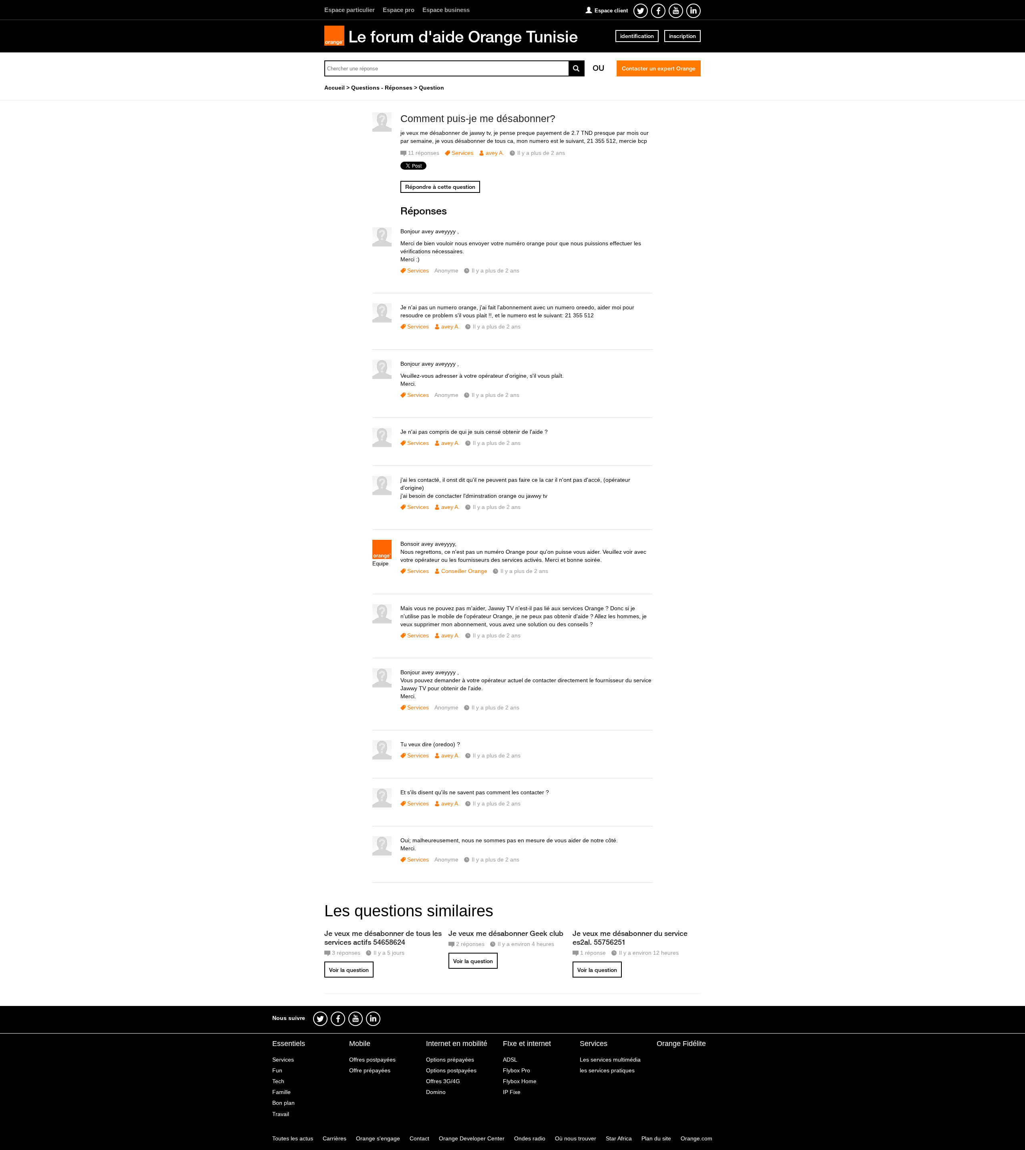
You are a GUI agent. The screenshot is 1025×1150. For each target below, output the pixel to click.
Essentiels (288, 1044)
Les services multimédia (610, 1059)
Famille (281, 1092)
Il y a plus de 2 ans (495, 270)
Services (462, 153)
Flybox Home (520, 1081)
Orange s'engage (378, 1138)
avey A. (495, 153)
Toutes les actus (292, 1138)
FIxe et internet (527, 1044)
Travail (280, 1114)
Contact (419, 1138)
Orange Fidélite (681, 1044)
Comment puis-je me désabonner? (477, 118)
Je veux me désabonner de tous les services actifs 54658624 (383, 937)
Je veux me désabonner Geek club (505, 933)
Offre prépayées (369, 1070)
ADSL (510, 1059)
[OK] (577, 68)
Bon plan (283, 1103)
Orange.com (696, 1138)
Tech (278, 1081)
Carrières (334, 1138)
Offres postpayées (372, 1059)
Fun (277, 1070)
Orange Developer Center (471, 1138)
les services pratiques (607, 1070)
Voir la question (349, 970)
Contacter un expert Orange (658, 68)
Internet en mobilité (456, 1044)
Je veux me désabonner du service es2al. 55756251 (630, 937)
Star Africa (619, 1138)
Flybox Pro (516, 1070)
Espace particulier (349, 9)
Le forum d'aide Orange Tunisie (463, 36)
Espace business (446, 9)
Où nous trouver (575, 1138)
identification (637, 36)
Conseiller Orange (464, 571)
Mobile (359, 1044)
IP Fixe (512, 1092)
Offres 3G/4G (443, 1081)
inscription (682, 36)
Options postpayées (451, 1070)
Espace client (611, 11)
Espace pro (398, 9)
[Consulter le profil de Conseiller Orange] (382, 557)
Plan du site (656, 1138)
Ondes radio (529, 1138)
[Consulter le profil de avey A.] (382, 130)
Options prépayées (450, 1059)
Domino (436, 1092)
